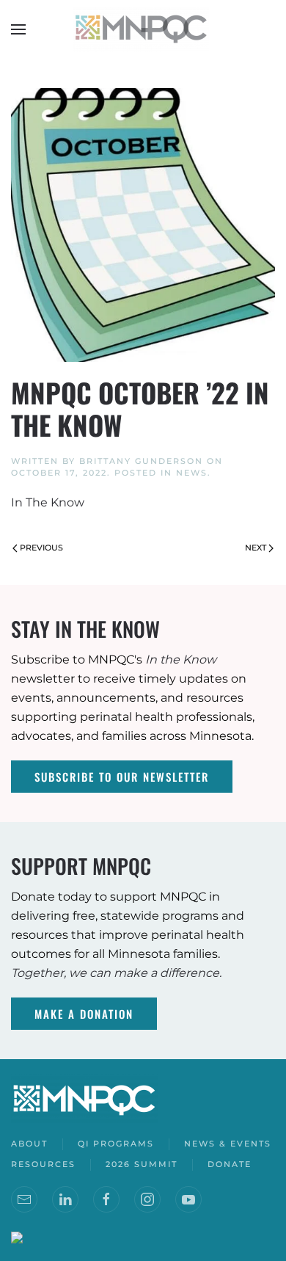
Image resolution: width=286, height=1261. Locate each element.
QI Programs (116, 1143)
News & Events (227, 1143)
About (29, 1143)
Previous (41, 547)
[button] (18, 29)
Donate (230, 1164)
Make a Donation (83, 1014)
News (192, 473)
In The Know (47, 502)
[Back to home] (143, 29)
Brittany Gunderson (141, 461)
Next (255, 547)
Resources (43, 1164)
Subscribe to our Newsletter (121, 776)
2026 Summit (141, 1164)
